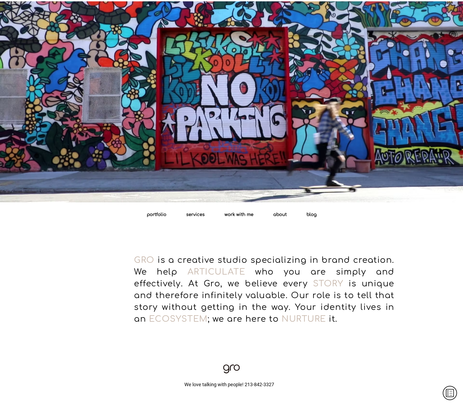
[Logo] (222, 189)
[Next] (434, 101)
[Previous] (28, 101)
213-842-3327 (259, 384)
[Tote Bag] (231, 189)
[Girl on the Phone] (241, 189)
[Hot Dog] (236, 189)
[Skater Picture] (226, 189)
